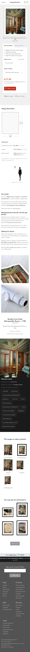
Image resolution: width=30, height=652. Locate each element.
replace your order (15, 247)
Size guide (21, 59)
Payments (5, 591)
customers (23, 227)
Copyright (5, 631)
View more (15, 543)
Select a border (8, 68)
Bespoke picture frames (14, 643)
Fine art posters (20, 585)
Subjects (18, 607)
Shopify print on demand (7, 647)
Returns (5, 596)
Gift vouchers (6, 605)
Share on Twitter (21, 96)
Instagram (18, 616)
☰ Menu (3, 2)
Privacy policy (6, 625)
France (22, 399)
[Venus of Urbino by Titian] (7, 512)
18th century (14, 391)
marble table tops (6, 418)
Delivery (3, 240)
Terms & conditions (8, 623)
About (4, 587)
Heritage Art (21, 411)
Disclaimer (6, 634)
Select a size (14, 59)
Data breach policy (8, 629)
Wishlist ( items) (7, 609)
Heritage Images (17, 384)
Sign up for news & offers (15, 567)
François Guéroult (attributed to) (10, 407)
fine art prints (16, 208)
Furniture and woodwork (8, 411)
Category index (20, 613)
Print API (3, 641)
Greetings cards (20, 596)
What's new (19, 598)
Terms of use (6, 627)
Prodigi (9, 641)
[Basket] (27, 2)
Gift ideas (5, 607)
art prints (19, 55)
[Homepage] (15, 2)
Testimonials (6, 589)
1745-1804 (5, 391)
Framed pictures (20, 587)
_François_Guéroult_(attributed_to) (10, 395)
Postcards (18, 593)
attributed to (5, 399)
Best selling (19, 605)
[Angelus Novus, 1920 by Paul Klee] (7, 528)
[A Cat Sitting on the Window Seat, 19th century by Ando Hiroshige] (22, 527)
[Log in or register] (25, 2)
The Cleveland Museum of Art (9, 422)
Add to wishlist (9, 96)
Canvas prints (19, 589)
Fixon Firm (15, 41)
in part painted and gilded (8, 414)
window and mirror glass (8, 426)
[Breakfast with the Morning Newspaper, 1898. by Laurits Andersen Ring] (22, 510)
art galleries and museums (14, 222)
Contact (5, 585)
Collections (19, 611)
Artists (17, 609)
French (23, 407)
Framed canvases (20, 591)
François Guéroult (6, 403)
